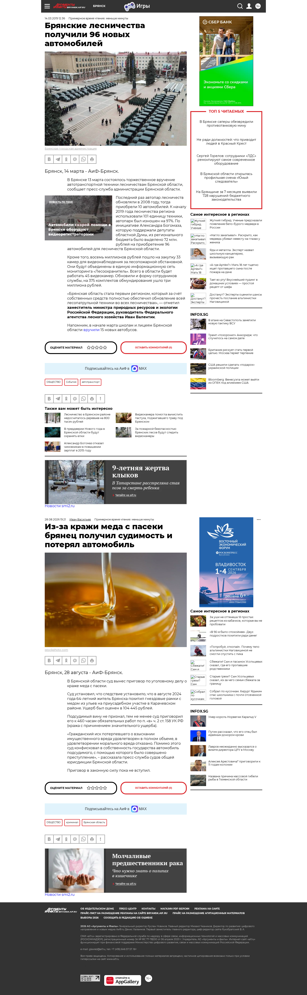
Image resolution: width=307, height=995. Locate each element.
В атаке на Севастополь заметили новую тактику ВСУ (232, 322)
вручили (91, 330)
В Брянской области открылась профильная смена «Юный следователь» (226, 178)
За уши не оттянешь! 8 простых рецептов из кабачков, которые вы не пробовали (236, 620)
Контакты (148, 908)
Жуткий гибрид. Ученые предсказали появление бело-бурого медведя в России (236, 224)
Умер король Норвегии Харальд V (232, 717)
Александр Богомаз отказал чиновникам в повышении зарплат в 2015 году (84, 446)
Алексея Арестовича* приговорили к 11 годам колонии (234, 763)
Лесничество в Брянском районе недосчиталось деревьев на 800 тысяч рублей (87, 418)
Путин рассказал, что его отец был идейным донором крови (232, 733)
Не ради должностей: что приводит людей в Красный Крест (226, 142)
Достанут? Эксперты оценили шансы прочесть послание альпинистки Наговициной (236, 298)
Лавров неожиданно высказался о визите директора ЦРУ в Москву (232, 748)
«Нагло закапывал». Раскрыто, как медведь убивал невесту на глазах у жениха (235, 238)
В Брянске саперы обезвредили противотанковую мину (226, 124)
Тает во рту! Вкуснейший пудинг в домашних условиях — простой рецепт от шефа (234, 283)
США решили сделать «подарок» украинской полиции (231, 366)
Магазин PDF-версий (174, 908)
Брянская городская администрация (71, 148)
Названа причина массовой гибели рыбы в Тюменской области (233, 778)
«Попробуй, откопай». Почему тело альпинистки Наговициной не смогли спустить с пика (234, 650)
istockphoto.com (56, 650)
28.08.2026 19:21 (55, 519)
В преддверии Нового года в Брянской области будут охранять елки (84, 432)
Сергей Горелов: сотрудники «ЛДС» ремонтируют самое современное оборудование (226, 160)
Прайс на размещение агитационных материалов (209, 913)
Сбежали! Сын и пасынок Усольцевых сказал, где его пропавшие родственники (236, 665)
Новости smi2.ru (60, 506)
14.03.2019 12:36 (55, 18)
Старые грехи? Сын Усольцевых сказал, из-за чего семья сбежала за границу (235, 680)
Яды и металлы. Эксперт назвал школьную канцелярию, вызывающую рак (232, 253)
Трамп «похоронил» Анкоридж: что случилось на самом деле (233, 337)
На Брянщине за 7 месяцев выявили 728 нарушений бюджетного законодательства (226, 196)
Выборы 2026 (89, 917)
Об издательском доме (97, 908)
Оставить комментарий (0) (153, 347)
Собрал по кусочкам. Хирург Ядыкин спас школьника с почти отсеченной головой (236, 695)
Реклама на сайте (207, 908)
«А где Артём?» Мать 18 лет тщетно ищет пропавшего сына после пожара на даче (234, 268)
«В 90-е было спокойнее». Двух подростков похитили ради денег (233, 633)
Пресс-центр (127, 908)
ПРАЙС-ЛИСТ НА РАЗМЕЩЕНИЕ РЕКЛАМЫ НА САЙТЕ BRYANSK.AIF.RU (123, 913)
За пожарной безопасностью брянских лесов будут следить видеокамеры (156, 432)
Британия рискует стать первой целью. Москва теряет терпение (230, 351)
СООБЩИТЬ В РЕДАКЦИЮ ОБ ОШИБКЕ (128, 917)
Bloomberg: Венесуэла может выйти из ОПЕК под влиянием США (233, 381)
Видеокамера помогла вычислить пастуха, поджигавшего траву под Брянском (159, 418)
